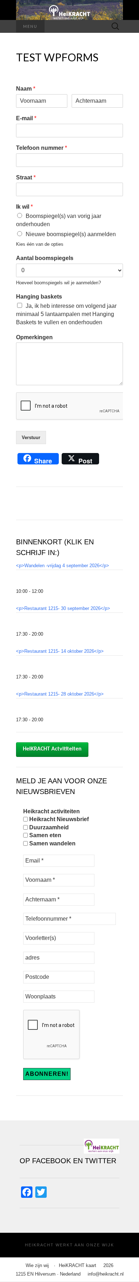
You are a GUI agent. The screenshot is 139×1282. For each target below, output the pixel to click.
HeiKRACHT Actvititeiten (52, 749)
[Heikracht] (69, 10)
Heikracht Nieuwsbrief (58, 819)
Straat (26, 177)
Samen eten (44, 835)
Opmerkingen (34, 337)
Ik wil (24, 207)
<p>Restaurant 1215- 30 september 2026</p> (63, 608)
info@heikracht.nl (106, 1274)
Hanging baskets (39, 297)
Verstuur (31, 437)
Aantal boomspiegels (44, 258)
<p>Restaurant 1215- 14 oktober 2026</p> (60, 651)
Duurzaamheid (48, 827)
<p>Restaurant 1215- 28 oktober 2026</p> (60, 694)
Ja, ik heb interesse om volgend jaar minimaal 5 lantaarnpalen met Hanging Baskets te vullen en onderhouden (66, 314)
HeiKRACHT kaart (77, 1265)
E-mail (26, 118)
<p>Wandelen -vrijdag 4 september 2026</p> (62, 565)
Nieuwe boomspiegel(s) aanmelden (71, 234)
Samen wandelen (52, 843)
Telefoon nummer (41, 148)
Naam (25, 89)
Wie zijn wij (37, 1265)
